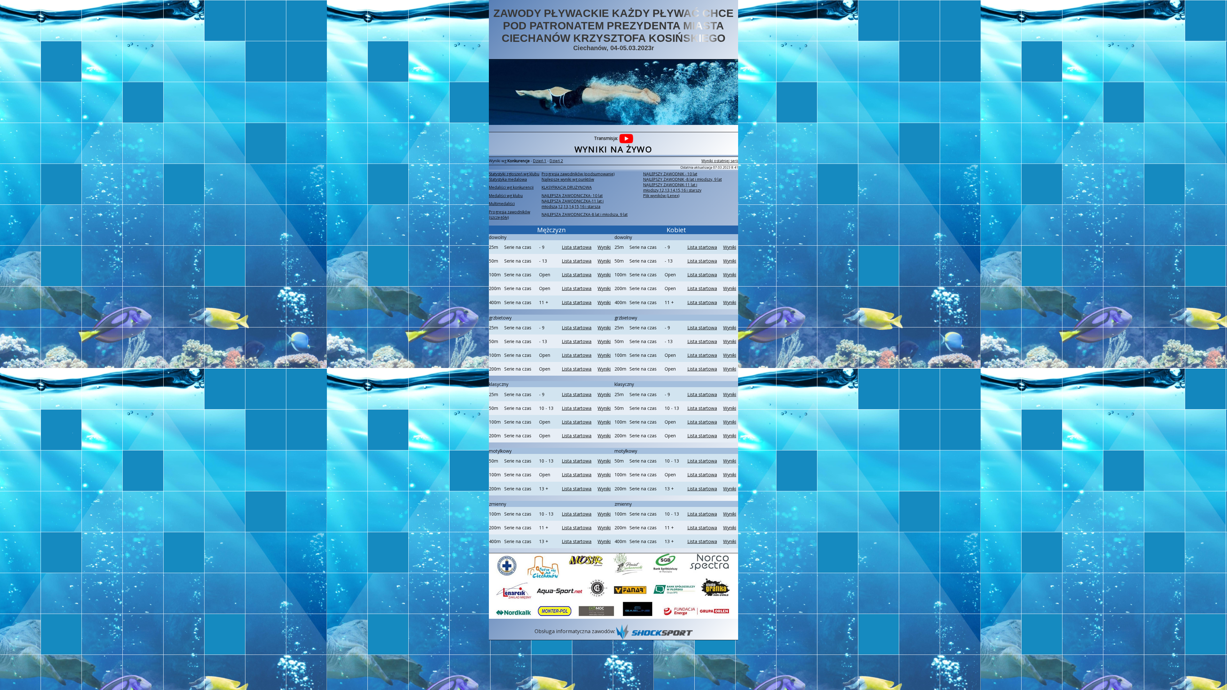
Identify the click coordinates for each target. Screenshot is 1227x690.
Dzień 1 (539, 161)
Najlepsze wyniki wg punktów (568, 179)
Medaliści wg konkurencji (511, 187)
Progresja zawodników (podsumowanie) (578, 174)
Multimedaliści (502, 203)
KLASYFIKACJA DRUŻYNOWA (567, 187)
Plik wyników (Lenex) (661, 195)
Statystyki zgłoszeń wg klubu (514, 174)
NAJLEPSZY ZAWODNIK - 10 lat (670, 174)
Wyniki (604, 247)
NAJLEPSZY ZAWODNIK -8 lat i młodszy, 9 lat (682, 179)
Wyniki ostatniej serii (719, 161)
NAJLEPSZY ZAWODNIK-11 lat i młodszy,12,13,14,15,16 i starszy (672, 187)
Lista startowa (576, 247)
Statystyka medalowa (508, 179)
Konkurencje (518, 161)
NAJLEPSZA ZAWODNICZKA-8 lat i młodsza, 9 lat (585, 214)
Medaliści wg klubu (506, 195)
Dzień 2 (556, 161)
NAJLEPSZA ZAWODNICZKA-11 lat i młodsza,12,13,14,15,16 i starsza (573, 203)
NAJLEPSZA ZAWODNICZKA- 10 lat (572, 195)
